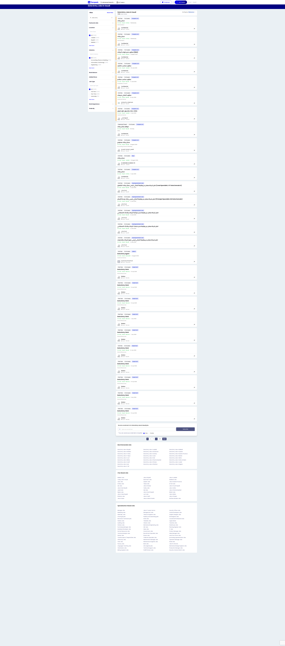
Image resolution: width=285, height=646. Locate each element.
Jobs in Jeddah (173, 477)
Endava (123, 276)
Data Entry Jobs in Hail (149, 458)
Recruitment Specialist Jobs (150, 533)
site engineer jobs (148, 546)
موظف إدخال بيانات (123, 127)
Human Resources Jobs (124, 531)
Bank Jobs (146, 544)
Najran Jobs (121, 492)
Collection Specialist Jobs (150, 537)
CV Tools (121, 2)
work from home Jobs (175, 535)
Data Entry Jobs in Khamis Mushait (152, 460)
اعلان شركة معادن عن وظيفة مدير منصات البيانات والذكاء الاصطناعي (137, 226)
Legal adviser (172, 521)
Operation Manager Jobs (175, 539)
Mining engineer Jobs (123, 550)
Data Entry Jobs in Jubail (175, 462)
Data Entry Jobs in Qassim (176, 451)
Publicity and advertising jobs (150, 516)
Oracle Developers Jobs (175, 512)
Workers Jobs (121, 525)
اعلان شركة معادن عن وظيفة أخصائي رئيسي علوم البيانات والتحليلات (137, 240)
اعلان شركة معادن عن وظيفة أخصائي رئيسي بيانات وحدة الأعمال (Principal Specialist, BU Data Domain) (150, 199)
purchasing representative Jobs (177, 537)
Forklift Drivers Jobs (148, 550)
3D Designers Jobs (174, 516)
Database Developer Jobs (124, 529)
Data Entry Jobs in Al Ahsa (150, 453)
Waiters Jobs (121, 521)
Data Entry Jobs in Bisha (124, 460)
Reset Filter (110, 12)
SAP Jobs (145, 527)
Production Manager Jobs (176, 548)
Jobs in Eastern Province (175, 481)
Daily (146, 433)
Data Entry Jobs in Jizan (149, 456)
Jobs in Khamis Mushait (175, 490)
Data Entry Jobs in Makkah (176, 449)
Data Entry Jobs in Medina (124, 451)
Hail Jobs (145, 490)
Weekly (152, 433)
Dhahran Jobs (121, 496)
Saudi (194, 2)
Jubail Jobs (120, 490)
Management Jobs (148, 512)
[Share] (194, 28)
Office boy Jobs (122, 539)
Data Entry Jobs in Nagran (176, 464)
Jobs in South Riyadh (174, 486)
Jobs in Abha (172, 488)
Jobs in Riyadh (147, 477)
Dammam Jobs (147, 479)
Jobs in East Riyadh (122, 488)
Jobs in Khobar (147, 486)
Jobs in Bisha (172, 494)
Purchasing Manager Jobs (124, 527)
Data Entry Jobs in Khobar (150, 462)
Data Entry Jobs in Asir (123, 464)
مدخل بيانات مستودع (123, 142)
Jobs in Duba (121, 498)
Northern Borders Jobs (175, 498)
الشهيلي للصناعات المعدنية (127, 149)
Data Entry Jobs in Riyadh (124, 449)
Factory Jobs (121, 544)
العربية (189, 2)
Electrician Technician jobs (124, 518)
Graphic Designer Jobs (175, 514)
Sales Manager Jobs (174, 533)
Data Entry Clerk (123, 269)
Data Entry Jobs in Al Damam (151, 451)
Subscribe (185, 429)
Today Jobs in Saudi (123, 479)
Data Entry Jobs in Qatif (124, 462)
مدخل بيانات (121, 21)
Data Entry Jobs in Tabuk (124, 456)
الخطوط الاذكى (124, 118)
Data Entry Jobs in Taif (123, 466)
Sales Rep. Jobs (121, 514)
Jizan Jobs (120, 481)
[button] (107, 2)
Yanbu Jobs (146, 488)
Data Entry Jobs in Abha (175, 458)
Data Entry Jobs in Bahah (175, 456)
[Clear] (112, 17)
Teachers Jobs (173, 523)
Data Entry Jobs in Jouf (123, 458)
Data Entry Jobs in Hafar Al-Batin (177, 460)
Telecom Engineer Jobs (149, 514)
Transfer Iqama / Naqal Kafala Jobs (127, 537)
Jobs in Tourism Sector (149, 510)
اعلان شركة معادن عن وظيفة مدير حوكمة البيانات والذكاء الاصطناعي (137, 213)
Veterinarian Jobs (122, 548)
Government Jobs (148, 531)
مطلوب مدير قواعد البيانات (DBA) (127, 52)
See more (91, 45)
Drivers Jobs (146, 535)
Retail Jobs (172, 541)
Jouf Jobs (145, 494)
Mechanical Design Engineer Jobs (178, 546)
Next (164, 439)
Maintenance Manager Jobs (150, 539)
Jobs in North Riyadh (148, 492)
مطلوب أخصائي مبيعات (124, 95)
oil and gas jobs (122, 516)
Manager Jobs (121, 510)
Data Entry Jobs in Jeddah (150, 449)
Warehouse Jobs (173, 525)
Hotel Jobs (146, 518)
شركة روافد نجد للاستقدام (127, 102)
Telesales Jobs (147, 521)
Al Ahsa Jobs (121, 483)
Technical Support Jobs (149, 548)
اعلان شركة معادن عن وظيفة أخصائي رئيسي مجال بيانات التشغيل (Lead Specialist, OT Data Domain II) (149, 185)
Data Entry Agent (123, 254)
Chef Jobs (120, 541)
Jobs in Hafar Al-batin (149, 498)
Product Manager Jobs (175, 531)
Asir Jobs (120, 486)
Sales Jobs (146, 529)
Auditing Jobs (121, 523)
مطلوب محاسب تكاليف (124, 66)
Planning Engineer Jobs (175, 527)
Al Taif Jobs (172, 483)
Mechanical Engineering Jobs (150, 525)
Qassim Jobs (146, 481)
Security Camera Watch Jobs (177, 550)
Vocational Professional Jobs (176, 518)
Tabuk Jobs (146, 483)
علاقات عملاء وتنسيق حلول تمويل (127, 111)
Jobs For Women (173, 544)
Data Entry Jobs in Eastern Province (178, 453)
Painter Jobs (121, 535)
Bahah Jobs (172, 492)
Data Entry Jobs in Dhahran (150, 464)
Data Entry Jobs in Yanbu (124, 453)
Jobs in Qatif (146, 496)
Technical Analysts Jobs (124, 533)
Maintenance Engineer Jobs (150, 541)
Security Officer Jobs (174, 510)
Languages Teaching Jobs (124, 546)
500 (160, 439)
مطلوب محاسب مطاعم (124, 79)
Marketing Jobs (121, 512)
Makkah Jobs (121, 477)
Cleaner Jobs (146, 523)
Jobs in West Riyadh (123, 494)
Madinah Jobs (172, 479)
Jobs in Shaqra (173, 496)
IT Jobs (171, 529)
